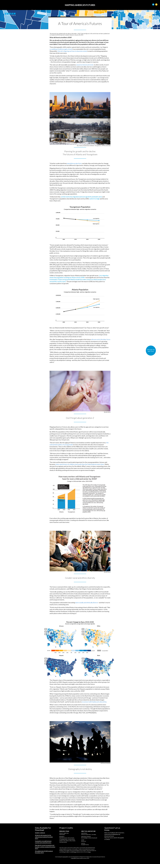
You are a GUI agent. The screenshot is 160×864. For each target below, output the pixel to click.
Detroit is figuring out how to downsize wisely (72, 51)
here (75, 852)
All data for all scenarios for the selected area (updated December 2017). (44, 836)
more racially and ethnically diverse (86, 602)
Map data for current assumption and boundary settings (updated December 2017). (45, 846)
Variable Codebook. (40, 832)
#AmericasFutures (109, 836)
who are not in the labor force (100, 339)
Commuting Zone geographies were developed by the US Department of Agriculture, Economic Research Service (80, 856)
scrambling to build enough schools (61, 49)
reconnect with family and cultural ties (94, 702)
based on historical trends (84, 65)
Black (98, 655)
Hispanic (61, 655)
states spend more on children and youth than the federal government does (79, 464)
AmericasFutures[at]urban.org (112, 834)
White (98, 626)
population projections (74, 163)
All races (61, 626)
